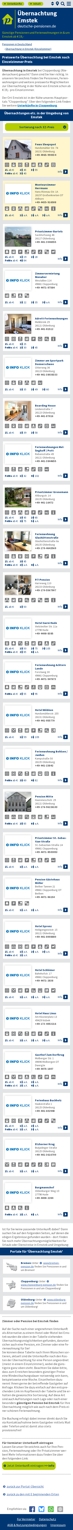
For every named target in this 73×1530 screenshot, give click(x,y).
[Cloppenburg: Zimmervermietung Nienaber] (18, 281)
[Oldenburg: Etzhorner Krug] (18, 1150)
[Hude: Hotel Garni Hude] (18, 628)
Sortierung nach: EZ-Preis (42, 127)
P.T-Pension (42, 579)
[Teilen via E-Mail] (61, 1509)
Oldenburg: (28, 1299)
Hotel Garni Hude (46, 623)
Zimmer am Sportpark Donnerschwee (49, 362)
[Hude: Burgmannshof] (18, 1193)
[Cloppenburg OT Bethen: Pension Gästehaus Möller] (18, 888)
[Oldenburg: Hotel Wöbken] (18, 715)
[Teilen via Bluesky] (43, 1509)
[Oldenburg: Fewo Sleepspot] (18, 150)
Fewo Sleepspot (45, 144)
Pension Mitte (44, 796)
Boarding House (45, 405)
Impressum (58, 1525)
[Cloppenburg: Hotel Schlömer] (18, 976)
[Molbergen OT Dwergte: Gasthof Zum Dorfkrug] (18, 1062)
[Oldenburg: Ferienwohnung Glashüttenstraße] (18, 541)
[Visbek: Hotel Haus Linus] (18, 1019)
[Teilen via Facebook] (33, 1509)
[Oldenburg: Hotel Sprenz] (18, 932)
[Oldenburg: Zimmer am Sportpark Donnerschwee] (18, 368)
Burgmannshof (44, 1187)
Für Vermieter (26, 1519)
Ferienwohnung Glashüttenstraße (46, 535)
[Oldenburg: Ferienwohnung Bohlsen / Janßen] (18, 759)
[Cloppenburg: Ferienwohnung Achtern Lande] (18, 672)
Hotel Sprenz (43, 926)
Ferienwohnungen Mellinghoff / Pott (49, 448)
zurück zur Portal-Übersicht (25, 1486)
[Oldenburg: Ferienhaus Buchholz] (18, 1106)
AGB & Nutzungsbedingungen (27, 1525)
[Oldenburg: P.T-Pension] (18, 585)
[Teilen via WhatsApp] (52, 1509)
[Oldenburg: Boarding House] (18, 411)
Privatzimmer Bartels (49, 231)
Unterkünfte (13, 3)
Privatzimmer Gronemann (51, 492)
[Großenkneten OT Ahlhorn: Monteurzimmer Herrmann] (18, 194)
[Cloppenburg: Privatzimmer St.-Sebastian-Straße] (18, 845)
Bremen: (26, 1263)
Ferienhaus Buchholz (48, 1100)
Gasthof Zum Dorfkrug (49, 1054)
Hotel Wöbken (44, 710)
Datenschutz (47, 1519)
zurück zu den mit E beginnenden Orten (33, 1494)
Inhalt (35, 3)
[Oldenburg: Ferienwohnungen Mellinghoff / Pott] (18, 454)
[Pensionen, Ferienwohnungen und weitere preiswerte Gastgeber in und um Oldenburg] (11, 1303)
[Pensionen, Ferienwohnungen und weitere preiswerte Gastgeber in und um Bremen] (11, 1266)
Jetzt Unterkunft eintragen (30, 1465)
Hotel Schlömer (45, 970)
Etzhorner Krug (45, 1144)
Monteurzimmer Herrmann (45, 186)
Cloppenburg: (30, 1281)
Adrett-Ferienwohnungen (51, 318)
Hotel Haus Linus (45, 1013)
